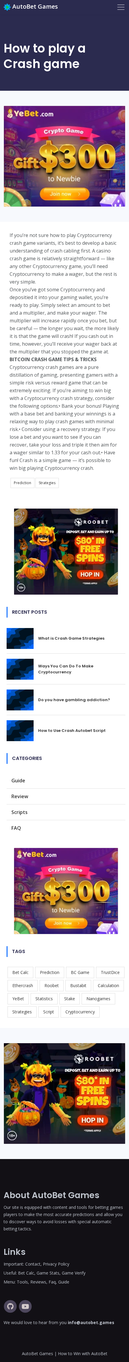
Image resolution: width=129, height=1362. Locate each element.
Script (48, 1012)
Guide (18, 780)
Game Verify (74, 1273)
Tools (22, 1282)
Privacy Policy (56, 1264)
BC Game (80, 972)
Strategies (47, 482)
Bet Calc (20, 972)
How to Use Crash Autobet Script (72, 730)
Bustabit (78, 985)
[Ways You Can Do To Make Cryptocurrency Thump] (22, 668)
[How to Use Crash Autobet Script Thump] (22, 730)
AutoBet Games (35, 6)
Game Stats (48, 1273)
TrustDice (110, 972)
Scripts (19, 812)
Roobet (51, 985)
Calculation (108, 985)
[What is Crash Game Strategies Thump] (22, 638)
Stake (69, 998)
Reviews (38, 1282)
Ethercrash (22, 985)
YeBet (18, 998)
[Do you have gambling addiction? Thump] (22, 699)
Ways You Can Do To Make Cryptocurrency (65, 669)
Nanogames (98, 998)
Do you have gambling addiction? (74, 700)
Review (19, 796)
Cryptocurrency (80, 1012)
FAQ (16, 828)
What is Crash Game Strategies (71, 638)
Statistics (44, 998)
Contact (32, 1264)
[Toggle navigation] (120, 7)
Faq (52, 1282)
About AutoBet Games (51, 1195)
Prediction (22, 482)
